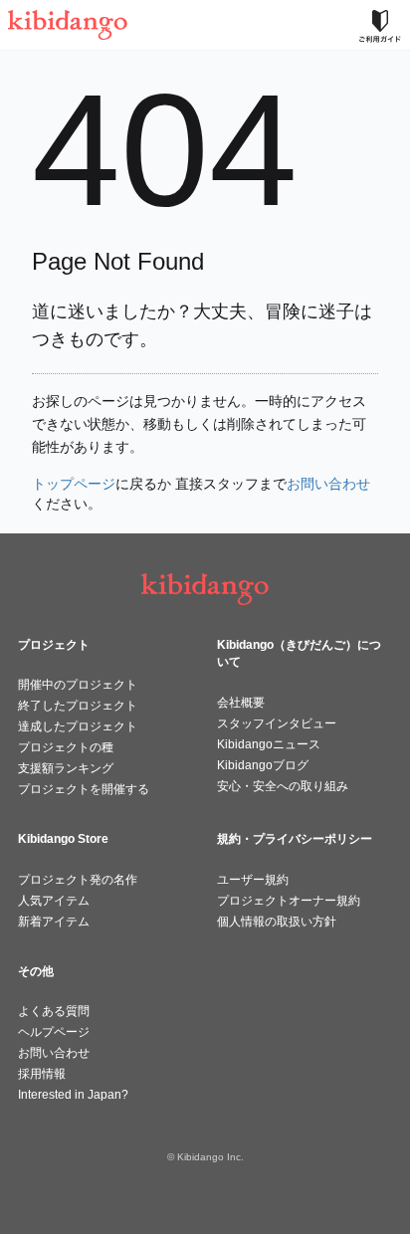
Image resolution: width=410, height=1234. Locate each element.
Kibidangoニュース (268, 744)
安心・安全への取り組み (282, 786)
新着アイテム (54, 921)
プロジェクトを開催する (83, 789)
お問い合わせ (328, 484)
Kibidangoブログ (262, 765)
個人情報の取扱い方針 (276, 921)
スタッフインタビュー (276, 723)
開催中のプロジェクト (77, 685)
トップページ (73, 484)
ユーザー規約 (253, 880)
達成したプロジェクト (77, 726)
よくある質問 (54, 1011)
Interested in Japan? (73, 1095)
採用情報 (42, 1074)
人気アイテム (54, 901)
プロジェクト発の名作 (77, 880)
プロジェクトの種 (65, 747)
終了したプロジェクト (77, 706)
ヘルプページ (54, 1032)
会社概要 (241, 703)
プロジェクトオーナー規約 (288, 901)
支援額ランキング (65, 768)
